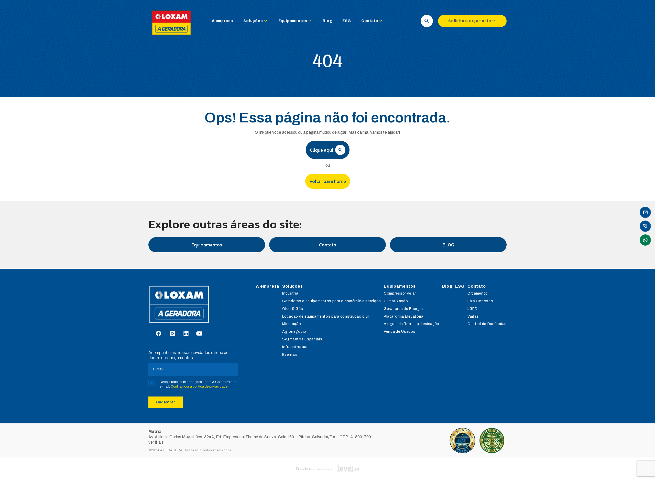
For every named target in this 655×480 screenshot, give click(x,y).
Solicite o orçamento (472, 21)
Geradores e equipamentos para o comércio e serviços (331, 301)
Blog (327, 21)
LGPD (472, 309)
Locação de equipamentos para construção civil (325, 316)
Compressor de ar (400, 293)
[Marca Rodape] (193, 304)
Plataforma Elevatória (403, 316)
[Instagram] (172, 334)
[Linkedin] (186, 334)
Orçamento (477, 293)
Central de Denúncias (487, 324)
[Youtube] (199, 334)
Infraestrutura (295, 347)
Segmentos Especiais (302, 339)
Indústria (290, 293)
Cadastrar (165, 402)
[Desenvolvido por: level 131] (348, 468)
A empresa (222, 21)
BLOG (448, 244)
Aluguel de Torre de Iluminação (411, 324)
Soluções (255, 21)
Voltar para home (327, 181)
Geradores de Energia (403, 309)
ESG (346, 21)
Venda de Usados (400, 331)
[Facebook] (158, 334)
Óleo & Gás (292, 309)
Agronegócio (294, 331)
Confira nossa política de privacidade (199, 386)
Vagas (473, 316)
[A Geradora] (171, 36)
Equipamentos (295, 21)
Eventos (290, 355)
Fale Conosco (480, 301)
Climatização (396, 301)
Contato (372, 21)
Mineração (291, 324)
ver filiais (156, 442)
